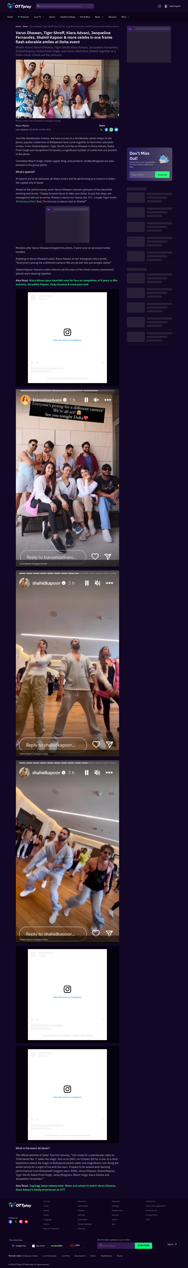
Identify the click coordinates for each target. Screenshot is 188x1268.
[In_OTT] (21, 1222)
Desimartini (80, 1255)
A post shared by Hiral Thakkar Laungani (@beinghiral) (67, 1035)
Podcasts (116, 1201)
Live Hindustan (50, 1255)
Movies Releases (85, 1224)
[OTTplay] (19, 6)
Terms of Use (151, 1210)
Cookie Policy (117, 1210)
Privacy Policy (152, 1215)
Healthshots (106, 1255)
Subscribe (162, 174)
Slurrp (119, 1255)
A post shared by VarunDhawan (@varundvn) (67, 378)
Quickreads (82, 1219)
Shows (46, 1215)
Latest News (83, 1206)
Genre (46, 1224)
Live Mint (66, 1255)
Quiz (113, 1224)
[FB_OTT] (10, 1222)
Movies (46, 1210)
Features (81, 1228)
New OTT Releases (51, 1228)
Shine (93, 1255)
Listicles (81, 1215)
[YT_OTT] (26, 1222)
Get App (115, 1215)
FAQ (147, 1219)
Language (47, 1219)
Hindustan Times (30, 1255)
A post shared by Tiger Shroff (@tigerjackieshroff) (67, 1135)
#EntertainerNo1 (26, 201)
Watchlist (82, 1201)
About (114, 1219)
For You (46, 1201)
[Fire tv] (75, 1246)
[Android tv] (57, 1246)
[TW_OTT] (15, 1222)
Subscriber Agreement (155, 1206)
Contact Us (150, 1201)
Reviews (81, 1210)
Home (45, 1206)
